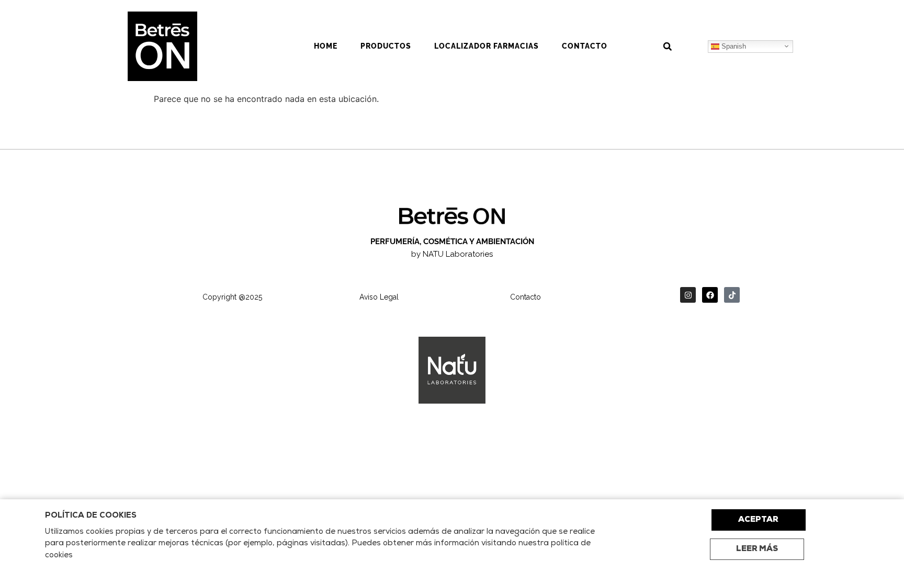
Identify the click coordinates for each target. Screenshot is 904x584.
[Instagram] (688, 295)
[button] (667, 46)
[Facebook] (710, 295)
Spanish (732, 46)
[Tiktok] (732, 295)
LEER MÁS (757, 549)
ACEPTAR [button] (758, 520)
